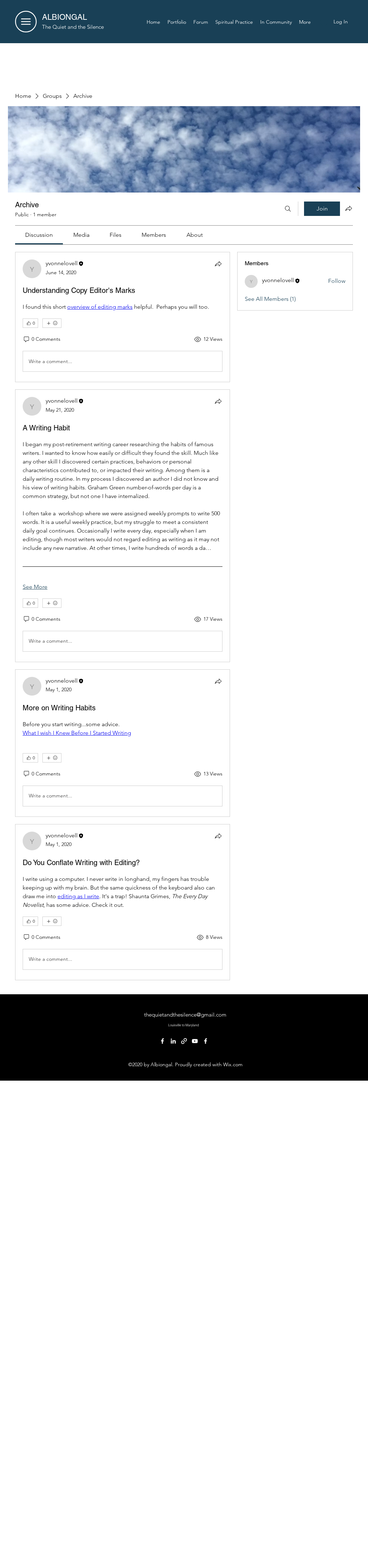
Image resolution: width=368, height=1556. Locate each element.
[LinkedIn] (173, 1041)
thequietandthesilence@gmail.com (185, 1014)
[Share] (218, 263)
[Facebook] (162, 1041)
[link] (39, 234)
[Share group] (348, 208)
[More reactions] (51, 323)
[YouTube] (194, 1041)
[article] (122, 317)
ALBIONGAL (64, 17)
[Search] (288, 209)
